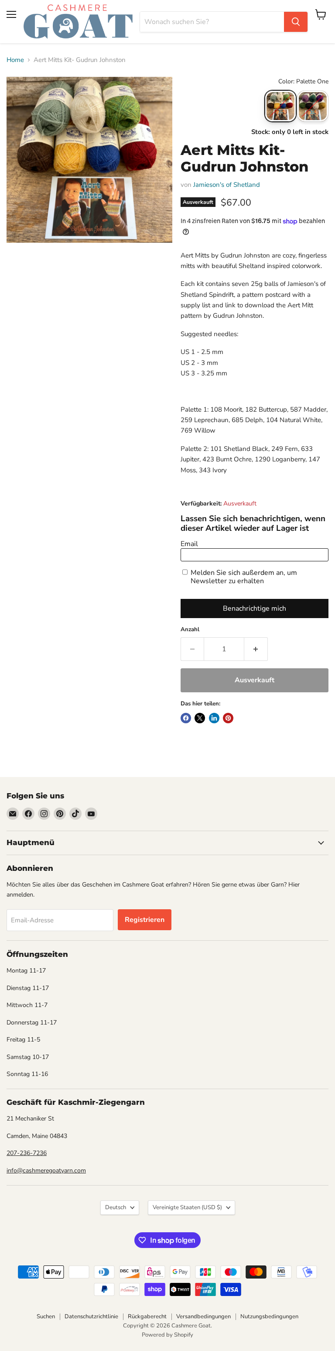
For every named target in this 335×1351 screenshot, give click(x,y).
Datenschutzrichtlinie (91, 1316)
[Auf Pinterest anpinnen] (228, 718)
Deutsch (115, 1207)
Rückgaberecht (147, 1316)
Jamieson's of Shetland (226, 184)
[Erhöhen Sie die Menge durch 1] (256, 649)
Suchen (46, 1316)
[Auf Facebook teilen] (186, 718)
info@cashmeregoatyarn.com (46, 1170)
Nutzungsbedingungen (269, 1316)
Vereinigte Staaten (187, 1207)
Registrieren (144, 920)
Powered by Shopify (167, 1335)
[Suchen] (296, 22)
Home (15, 60)
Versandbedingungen (203, 1316)
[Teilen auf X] (200, 718)
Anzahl (190, 629)
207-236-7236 (27, 1153)
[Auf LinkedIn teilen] (214, 718)
